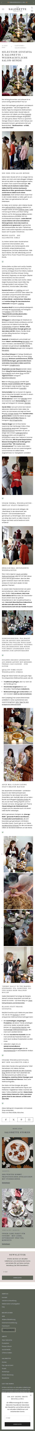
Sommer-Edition (21, 214)
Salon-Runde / (21, 48)
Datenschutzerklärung (9, 1323)
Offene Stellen (7, 1353)
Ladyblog (19, 290)
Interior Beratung (7, 1375)
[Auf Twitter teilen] (13, 1120)
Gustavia (28, 114)
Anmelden (17, 1424)
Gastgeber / (20, 45)
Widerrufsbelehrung (8, 1319)
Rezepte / (6, 1171)
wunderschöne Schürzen (10, 825)
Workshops (5, 1372)
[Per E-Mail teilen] (29, 1120)
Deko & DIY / (7, 1230)
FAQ (3, 1307)
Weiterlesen (6, 1183)
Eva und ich (15, 382)
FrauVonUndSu (16, 310)
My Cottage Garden (12, 414)
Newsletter (5, 1378)
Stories (4, 1362)
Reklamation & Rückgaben (11, 1304)
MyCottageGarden (16, 420)
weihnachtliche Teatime (13, 207)
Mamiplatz (25, 341)
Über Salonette (7, 1340)
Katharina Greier (22, 799)
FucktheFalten (7, 327)
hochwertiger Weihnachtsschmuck (16, 1030)
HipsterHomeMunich (9, 378)
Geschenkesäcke (9, 1051)
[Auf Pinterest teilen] (21, 1120)
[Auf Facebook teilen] (6, 1120)
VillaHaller (24, 399)
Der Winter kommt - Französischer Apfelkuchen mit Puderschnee (17, 1177)
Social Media (6, 1350)
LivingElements (15, 365)
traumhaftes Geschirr (19, 1027)
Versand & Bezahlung (9, 1301)
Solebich (8, 312)
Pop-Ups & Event (7, 1365)
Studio (4, 1368)
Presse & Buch (7, 1346)
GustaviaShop (6, 428)
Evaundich (22, 388)
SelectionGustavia (8, 431)
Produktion (5, 1343)
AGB (3, 1316)
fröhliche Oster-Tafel (25, 210)
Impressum (6, 1326)
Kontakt (4, 1297)
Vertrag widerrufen (8, 1330)
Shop (21, 373)
